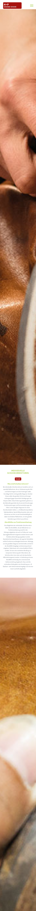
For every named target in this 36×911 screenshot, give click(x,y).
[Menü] (30, 5)
